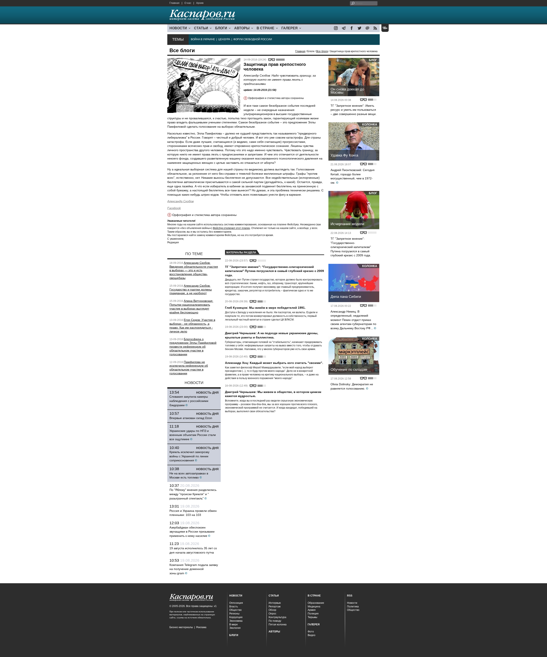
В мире (233, 624)
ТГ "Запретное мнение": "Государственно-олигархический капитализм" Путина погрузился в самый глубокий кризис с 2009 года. (351, 247)
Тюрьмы (312, 617)
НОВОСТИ (178, 28)
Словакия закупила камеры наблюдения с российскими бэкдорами (188, 401)
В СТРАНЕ (265, 28)
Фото (311, 631)
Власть (233, 606)
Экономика (236, 620)
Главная (174, 2)
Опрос (272, 613)
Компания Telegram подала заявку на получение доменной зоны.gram (193, 569)
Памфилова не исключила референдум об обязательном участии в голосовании (188, 367)
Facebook (174, 208)
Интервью (275, 602)
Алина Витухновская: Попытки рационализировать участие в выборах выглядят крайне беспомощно (191, 306)
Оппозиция (236, 602)
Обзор (272, 609)
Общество (235, 609)
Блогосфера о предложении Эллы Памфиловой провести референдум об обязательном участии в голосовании (192, 346)
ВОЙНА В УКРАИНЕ (203, 39)
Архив (199, 2)
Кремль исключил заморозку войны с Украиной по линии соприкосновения (189, 456)
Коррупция (236, 617)
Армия (312, 609)
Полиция (313, 613)
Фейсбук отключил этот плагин (231, 228)
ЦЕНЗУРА (224, 39)
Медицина (314, 606)
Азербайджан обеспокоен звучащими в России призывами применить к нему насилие (192, 531)
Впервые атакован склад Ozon (190, 418)
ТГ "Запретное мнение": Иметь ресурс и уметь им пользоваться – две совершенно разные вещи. (353, 110)
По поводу (275, 620)
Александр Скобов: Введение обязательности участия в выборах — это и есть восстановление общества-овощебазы (193, 270)
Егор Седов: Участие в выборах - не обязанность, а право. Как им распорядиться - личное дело (192, 325)
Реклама (201, 627)
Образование (316, 602)
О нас (187, 2)
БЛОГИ (221, 28)
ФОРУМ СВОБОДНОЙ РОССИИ (252, 39)
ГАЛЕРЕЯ (289, 28)
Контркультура (277, 617)
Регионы (234, 613)
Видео (311, 635)
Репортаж (275, 606)
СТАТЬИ (201, 28)
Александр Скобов (180, 201)
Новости (352, 602)
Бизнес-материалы (181, 627)
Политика (353, 606)
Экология (235, 627)
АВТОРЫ (242, 28)
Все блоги (322, 51)
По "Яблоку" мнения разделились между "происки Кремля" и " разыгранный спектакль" (192, 494)
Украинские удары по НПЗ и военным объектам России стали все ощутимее (192, 435)
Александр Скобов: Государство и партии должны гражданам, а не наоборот (190, 289)
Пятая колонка (278, 624)
